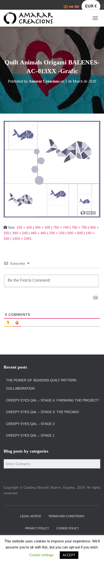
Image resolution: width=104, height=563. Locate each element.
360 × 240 (20, 233)
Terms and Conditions (66, 516)
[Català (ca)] (66, 6)
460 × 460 (38, 233)
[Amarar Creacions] (30, 18)
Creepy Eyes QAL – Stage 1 (30, 435)
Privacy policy (37, 528)
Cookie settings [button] (41, 555)
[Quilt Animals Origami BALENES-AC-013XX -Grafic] (52, 169)
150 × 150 (24, 227)
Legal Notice (30, 516)
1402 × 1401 (22, 238)
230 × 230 (57, 233)
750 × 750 (79, 227)
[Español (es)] (71, 6)
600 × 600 (75, 233)
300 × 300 (42, 227)
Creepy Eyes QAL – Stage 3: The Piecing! (42, 412)
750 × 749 (61, 227)
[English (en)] (77, 6)
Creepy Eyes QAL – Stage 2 (30, 424)
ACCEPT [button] (69, 555)
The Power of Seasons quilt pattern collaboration (41, 384)
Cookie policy (67, 528)
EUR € (91, 6)
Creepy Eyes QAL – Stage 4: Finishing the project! (52, 400)
